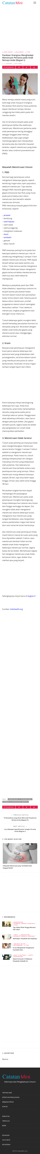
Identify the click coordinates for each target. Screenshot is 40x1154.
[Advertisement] (20, 26)
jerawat (7, 215)
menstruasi (13, 799)
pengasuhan (26, 799)
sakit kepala (9, 221)
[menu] (34, 2)
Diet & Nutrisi (20, 955)
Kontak (5, 1107)
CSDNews (9, 63)
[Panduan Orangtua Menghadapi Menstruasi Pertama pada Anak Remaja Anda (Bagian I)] (20, 83)
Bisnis (4, 1126)
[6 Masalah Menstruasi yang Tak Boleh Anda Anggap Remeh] (20, 853)
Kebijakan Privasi (8, 1102)
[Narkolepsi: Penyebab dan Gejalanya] (6, 936)
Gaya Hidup (8, 52)
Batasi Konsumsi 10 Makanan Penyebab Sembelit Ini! (22, 960)
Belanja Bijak (19, 944)
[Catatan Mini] (12, 2)
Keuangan (18, 945)
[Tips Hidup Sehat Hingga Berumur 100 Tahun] (6, 924)
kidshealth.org (16, 609)
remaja (6, 802)
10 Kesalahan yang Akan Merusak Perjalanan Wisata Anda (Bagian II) (20, 819)
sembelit (7, 237)
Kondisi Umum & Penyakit (24, 923)
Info (16, 934)
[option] (20, 856)
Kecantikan (6, 1145)
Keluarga (20, 52)
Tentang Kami (7, 1093)
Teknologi (6, 1121)
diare (6, 234)
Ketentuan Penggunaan (10, 1097)
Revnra (5, 1059)
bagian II (31, 596)
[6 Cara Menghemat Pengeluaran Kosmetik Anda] (6, 945)
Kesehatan (18, 922)
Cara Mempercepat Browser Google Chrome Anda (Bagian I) (20, 830)
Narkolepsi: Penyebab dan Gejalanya (25, 939)
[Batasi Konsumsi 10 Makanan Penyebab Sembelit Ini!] (6, 957)
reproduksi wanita (19, 802)
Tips (28, 52)
